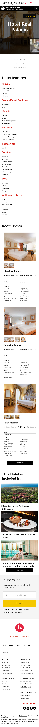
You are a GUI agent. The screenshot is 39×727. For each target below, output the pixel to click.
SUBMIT (19, 603)
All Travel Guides (24, 662)
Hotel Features (19, 59)
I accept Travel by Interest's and (16, 611)
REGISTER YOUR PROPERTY (19, 636)
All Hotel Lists (5, 662)
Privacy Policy (17, 612)
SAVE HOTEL (30, 16)
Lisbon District (15, 9)
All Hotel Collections (25, 681)
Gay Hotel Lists (6, 665)
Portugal (7, 9)
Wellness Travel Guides (26, 673)
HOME (4, 645)
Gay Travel (5, 681)
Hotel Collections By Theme (27, 683)
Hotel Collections (19, 67)
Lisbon (21, 9)
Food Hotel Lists (6, 667)
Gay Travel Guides (25, 665)
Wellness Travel (6, 689)
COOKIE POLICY (7, 652)
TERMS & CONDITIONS (9, 649)
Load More (20, 463)
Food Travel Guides (25, 667)
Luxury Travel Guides (26, 670)
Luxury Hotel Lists (7, 670)
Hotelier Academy (25, 695)
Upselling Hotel (24, 698)
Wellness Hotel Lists (7, 673)
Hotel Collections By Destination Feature (25, 687)
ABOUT (11, 645)
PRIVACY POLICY (24, 649)
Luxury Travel (5, 686)
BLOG (18, 645)
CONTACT (27, 645)
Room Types (19, 63)
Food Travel (5, 683)
